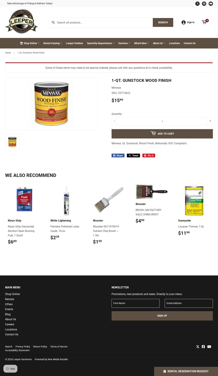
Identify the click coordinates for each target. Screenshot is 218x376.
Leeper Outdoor (74, 43)
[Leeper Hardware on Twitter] (197, 347)
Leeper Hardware (22, 359)
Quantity (117, 114)
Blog (8, 314)
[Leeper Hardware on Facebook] (203, 347)
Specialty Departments (99, 43)
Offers (9, 304)
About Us (158, 43)
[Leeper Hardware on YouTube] (209, 347)
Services (123, 43)
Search (165, 22)
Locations (174, 43)
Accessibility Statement (17, 350)
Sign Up (162, 315)
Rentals (9, 299)
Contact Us (190, 43)
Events (9, 309)
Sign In (190, 22)
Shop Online (30, 43)
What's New (140, 43)
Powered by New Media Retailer (51, 359)
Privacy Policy (22, 346)
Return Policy (40, 346)
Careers (9, 324)
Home (8, 52)
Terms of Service (58, 346)
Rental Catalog (51, 43)
